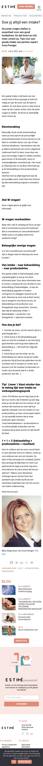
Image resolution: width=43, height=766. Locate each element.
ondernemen (8, 571)
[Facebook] (11, 562)
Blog (4, 51)
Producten (20, 15)
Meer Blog (21, 641)
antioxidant (28, 614)
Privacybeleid (24, 762)
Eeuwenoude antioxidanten (24, 618)
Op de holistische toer (28, 630)
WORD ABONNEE (26, 6)
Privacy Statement (9, 745)
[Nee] (40, 757)
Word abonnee (27, 727)
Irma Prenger (28, 51)
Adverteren (26, 747)
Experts (26, 586)
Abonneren (26, 745)
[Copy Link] (26, 562)
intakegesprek (32, 568)
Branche (6, 15)
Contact (25, 729)
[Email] (31, 562)
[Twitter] (16, 562)
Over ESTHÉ (26, 725)
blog (20, 568)
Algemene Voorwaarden (7, 748)
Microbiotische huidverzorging (25, 590)
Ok (14, 762)
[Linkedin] (21, 562)
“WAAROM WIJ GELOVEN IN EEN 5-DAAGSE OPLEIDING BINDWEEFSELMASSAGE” (30, 605)
